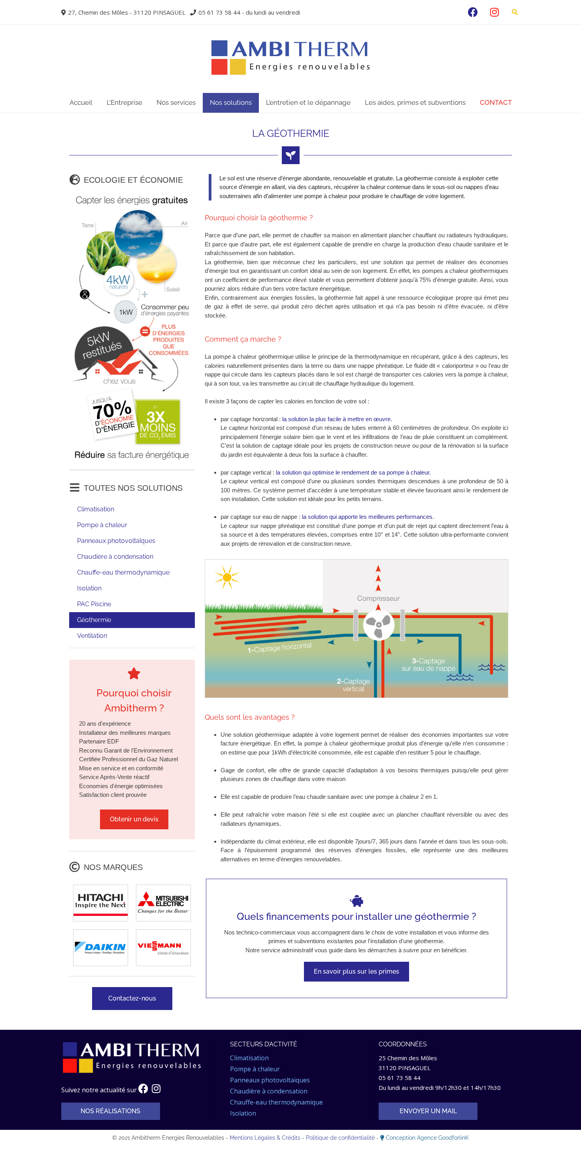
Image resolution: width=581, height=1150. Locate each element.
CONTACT (496, 102)
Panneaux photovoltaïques (116, 541)
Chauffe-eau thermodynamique (123, 572)
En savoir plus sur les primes (356, 971)
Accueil (81, 102)
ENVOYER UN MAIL (428, 1111)
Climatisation (95, 509)
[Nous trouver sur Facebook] (473, 12)
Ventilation (92, 635)
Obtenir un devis (134, 819)
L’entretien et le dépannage (308, 102)
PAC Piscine (94, 604)
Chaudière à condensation (115, 556)
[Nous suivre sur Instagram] (494, 12)
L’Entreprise (124, 102)
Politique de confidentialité (341, 1138)
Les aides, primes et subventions (415, 102)
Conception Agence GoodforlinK (427, 1138)
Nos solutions (231, 102)
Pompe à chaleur (102, 525)
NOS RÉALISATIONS (110, 1111)
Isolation (89, 588)
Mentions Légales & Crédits (266, 1138)
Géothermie (94, 620)
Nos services (176, 102)
